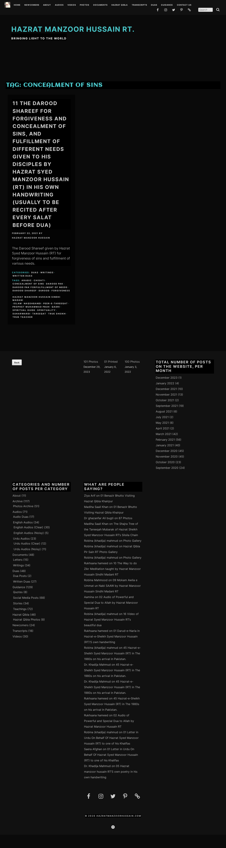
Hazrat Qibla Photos (26, 619)
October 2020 (165, 462)
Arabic (27, 280)
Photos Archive (23, 506)
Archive (18, 501)
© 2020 (90, 816)
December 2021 (166, 389)
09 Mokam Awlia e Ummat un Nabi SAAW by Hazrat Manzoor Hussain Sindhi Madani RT (112, 585)
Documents (100, 5)
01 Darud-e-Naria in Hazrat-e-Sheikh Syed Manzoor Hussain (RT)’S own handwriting (112, 636)
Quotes (18, 592)
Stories (17, 603)
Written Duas (23, 276)
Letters (17, 559)
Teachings (19, 609)
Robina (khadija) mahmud (101, 540)
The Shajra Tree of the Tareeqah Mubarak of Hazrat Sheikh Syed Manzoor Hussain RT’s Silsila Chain (111, 529)
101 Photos (91, 361)
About (47, 5)
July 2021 (162, 417)
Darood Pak (54, 284)
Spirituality (46, 310)
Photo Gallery (132, 540)
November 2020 (167, 456)
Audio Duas (20, 516)
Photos (84, 5)
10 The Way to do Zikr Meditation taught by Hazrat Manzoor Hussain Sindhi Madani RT (112, 568)
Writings (47, 272)
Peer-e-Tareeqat (55, 303)
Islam (17, 303)
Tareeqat (39, 313)
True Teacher (23, 317)
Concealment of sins (28, 284)
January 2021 (165, 445)
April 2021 (162, 428)
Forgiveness (61, 290)
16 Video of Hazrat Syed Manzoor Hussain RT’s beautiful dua (111, 619)
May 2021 (162, 422)
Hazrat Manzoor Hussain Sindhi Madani (36, 298)
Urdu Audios (21, 538)
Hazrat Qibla (119, 5)
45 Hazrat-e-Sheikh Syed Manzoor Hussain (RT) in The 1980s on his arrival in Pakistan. (112, 653)
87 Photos (125, 518)
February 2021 (165, 439)
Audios (59, 5)
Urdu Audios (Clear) (27, 543)
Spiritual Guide (24, 310)
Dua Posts (20, 576)
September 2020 (167, 468)
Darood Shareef (25, 290)
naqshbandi (32, 303)
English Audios (23, 522)
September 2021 (167, 406)
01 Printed (111, 361)
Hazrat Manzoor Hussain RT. (73, 29)
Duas (154, 5)
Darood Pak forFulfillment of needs (40, 287)
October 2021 (165, 400)
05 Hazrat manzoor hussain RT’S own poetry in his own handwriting (110, 771)
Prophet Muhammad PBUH (31, 307)
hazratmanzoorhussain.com (118, 816)
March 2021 (163, 434)
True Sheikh (57, 313)
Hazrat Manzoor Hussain (31, 238)
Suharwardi (21, 313)
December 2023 (166, 377)
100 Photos (132, 361)
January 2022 (165, 383)
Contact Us (184, 5)
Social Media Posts (25, 597)
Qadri (56, 307)
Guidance (167, 5)
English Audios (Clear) (28, 527)
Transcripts (139, 5)
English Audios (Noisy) (29, 533)
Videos (71, 5)
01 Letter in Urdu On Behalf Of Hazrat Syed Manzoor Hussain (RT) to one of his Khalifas (111, 737)
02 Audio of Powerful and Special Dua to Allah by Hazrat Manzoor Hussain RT (111, 602)
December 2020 (166, 451)
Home (17, 5)
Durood (44, 290)
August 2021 (164, 411)
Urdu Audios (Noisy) (27, 549)
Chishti (39, 280)
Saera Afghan (93, 749)
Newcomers (31, 5)
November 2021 (166, 394)
